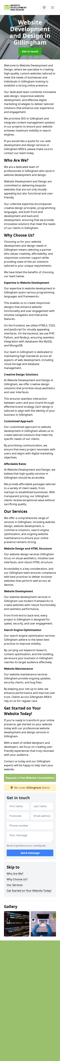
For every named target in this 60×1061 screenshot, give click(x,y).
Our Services (15, 885)
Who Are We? (15, 873)
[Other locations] (44, 7)
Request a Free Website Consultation (30, 778)
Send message (30, 853)
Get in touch (30, 51)
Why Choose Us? (17, 879)
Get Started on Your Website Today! (29, 890)
